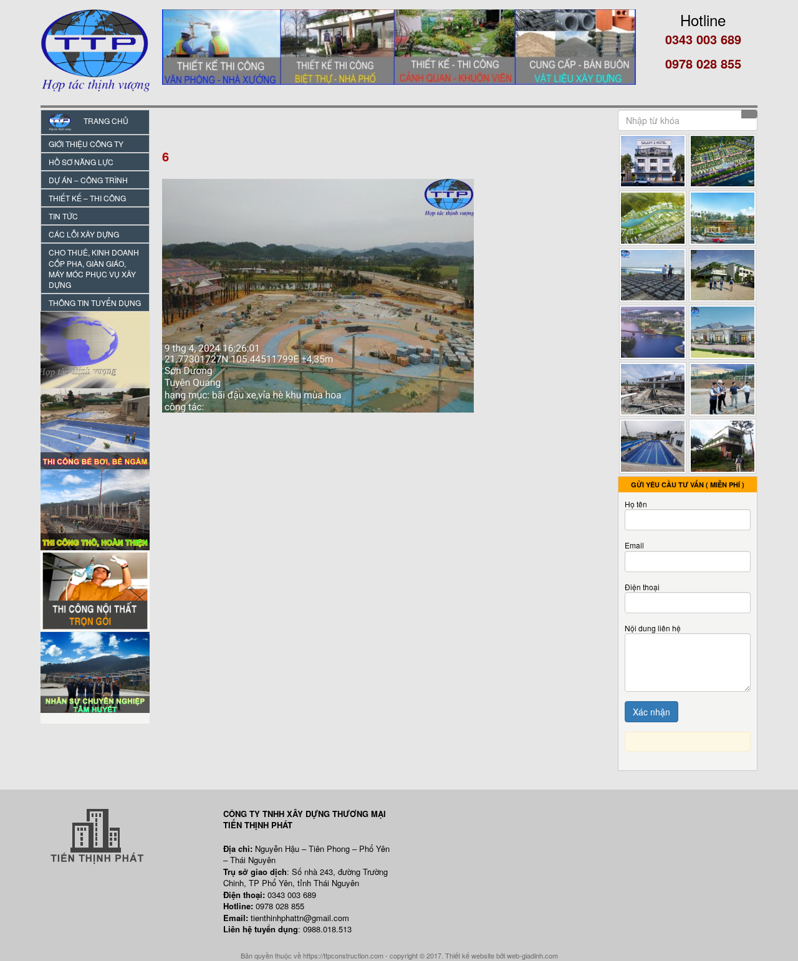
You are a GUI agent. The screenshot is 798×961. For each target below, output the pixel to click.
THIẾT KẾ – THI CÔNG (87, 198)
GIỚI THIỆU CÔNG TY (86, 143)
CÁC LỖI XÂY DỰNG (84, 234)
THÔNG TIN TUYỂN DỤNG (95, 302)
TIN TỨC (63, 216)
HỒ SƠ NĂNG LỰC (81, 161)
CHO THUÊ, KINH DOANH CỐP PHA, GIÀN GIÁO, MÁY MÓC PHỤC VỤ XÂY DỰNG (94, 268)
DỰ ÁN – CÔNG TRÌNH (88, 180)
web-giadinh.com (532, 955)
